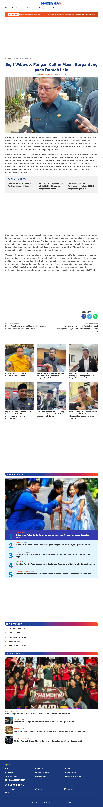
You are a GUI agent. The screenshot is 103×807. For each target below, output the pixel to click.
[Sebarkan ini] (83, 316)
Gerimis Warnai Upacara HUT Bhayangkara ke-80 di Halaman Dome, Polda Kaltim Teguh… (53, 555)
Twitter (40, 789)
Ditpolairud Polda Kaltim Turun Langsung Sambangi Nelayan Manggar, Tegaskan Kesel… (52, 536)
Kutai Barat (14, 633)
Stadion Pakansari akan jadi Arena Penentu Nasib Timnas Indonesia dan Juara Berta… (55, 573)
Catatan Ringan (22, 571)
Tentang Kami (11, 776)
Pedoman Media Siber (15, 780)
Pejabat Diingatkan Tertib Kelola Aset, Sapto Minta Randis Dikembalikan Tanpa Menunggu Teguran (83, 414)
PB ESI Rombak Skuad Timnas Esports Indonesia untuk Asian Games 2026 (48, 741)
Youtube (11, 793)
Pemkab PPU (14, 641)
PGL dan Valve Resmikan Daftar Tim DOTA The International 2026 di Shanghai (49, 731)
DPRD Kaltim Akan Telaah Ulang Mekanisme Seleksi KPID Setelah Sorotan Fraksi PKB (51, 413)
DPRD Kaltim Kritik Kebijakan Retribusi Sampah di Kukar (20, 184)
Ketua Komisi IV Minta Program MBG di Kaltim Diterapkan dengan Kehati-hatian (51, 186)
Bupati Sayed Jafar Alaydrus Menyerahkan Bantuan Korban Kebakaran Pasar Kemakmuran (25, 326)
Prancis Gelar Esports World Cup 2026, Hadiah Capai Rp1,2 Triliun (44, 721)
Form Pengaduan (73, 776)
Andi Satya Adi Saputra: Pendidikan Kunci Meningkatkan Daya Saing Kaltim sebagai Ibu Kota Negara (77, 327)
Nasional (19, 552)
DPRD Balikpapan (17, 628)
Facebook (11, 789)
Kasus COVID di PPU (17, 637)
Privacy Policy (42, 772)
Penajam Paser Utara (19, 646)
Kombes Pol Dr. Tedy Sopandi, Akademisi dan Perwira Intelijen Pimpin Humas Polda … (55, 564)
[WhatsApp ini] (95, 316)
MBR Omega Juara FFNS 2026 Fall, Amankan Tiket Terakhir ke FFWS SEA (38, 713)
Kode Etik (39, 769)
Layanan (19, 533)
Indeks (8, 769)
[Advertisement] (51, 37)
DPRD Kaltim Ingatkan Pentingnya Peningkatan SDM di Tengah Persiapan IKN (81, 186)
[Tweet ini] (89, 316)
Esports (8, 711)
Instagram (71, 789)
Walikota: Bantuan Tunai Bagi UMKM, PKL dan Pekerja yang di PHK (57, 14)
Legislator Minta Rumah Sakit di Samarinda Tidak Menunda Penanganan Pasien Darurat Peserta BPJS (19, 414)
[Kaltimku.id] (51, 3)
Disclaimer (70, 772)
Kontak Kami (41, 776)
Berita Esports (14, 653)
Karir (68, 769)
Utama (18, 542)
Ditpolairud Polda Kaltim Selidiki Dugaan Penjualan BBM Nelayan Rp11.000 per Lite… (54, 544)
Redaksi (9, 772)
